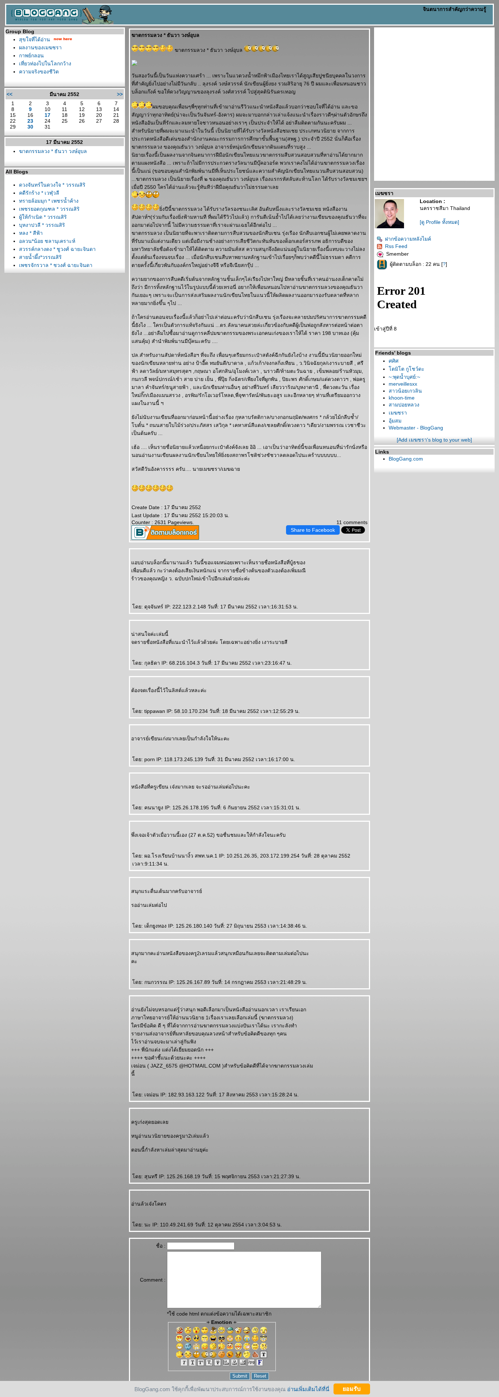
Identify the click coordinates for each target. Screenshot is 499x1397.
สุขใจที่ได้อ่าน (34, 39)
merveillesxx (403, 384)
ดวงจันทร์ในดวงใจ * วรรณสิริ (52, 185)
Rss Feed (396, 246)
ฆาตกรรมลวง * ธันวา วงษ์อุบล (53, 151)
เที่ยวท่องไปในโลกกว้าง (45, 63)
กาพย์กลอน (31, 55)
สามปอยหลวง (404, 405)
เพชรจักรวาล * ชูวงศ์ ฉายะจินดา (55, 265)
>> (120, 94)
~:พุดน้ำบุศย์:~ (404, 377)
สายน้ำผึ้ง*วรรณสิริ (40, 257)
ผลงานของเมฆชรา (40, 47)
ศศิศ (394, 361)
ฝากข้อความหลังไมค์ (408, 239)
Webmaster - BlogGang (416, 428)
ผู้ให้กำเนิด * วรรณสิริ (43, 217)
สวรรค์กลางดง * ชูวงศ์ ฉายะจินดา (57, 249)
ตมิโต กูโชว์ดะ (406, 369)
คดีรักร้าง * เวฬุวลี (39, 193)
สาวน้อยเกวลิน (405, 391)
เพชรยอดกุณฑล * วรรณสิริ (49, 209)
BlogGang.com (406, 459)
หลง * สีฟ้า (31, 233)
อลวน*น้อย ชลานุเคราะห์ (47, 241)
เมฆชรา (398, 413)
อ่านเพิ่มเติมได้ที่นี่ (308, 1389)
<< (9, 94)
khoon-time (402, 398)
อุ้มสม (395, 421)
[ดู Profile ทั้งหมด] (439, 222)
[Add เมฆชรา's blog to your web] (434, 440)
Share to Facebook (313, 530)
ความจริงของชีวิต (39, 72)
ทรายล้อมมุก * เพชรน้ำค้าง (49, 201)
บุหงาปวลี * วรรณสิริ (42, 225)
